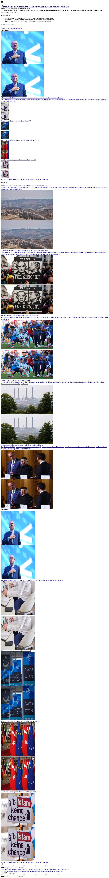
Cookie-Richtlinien (57, 871)
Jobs (16, 871)
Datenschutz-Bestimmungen (41, 871)
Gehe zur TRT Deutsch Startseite (11, 29)
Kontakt (12, 871)
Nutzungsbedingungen (24, 871)
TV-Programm (5, 871)
